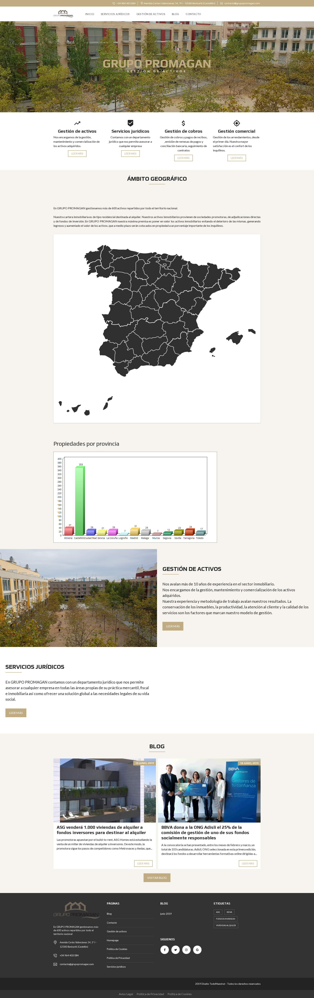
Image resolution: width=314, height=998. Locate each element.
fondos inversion (225, 919)
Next (265, 328)
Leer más (77, 153)
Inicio (89, 13)
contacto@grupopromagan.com (242, 3)
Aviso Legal (126, 994)
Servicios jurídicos (115, 13)
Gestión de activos (150, 13)
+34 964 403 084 (126, 3)
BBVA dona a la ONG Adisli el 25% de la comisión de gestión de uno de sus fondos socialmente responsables (205, 832)
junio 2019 (166, 913)
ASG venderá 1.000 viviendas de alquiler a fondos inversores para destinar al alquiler (101, 830)
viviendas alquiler (226, 925)
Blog (175, 13)
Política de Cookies (117, 949)
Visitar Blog (157, 877)
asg (218, 912)
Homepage (112, 940)
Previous (48, 328)
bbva (229, 912)
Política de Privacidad (118, 958)
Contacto (193, 13)
